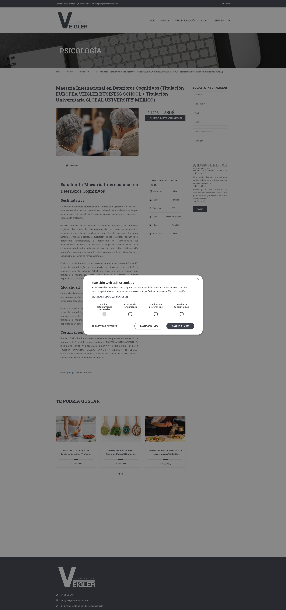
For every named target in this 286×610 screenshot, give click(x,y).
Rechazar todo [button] (149, 326)
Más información (176, 291)
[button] (143, 296)
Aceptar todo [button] (180, 326)
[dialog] (143, 305)
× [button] (198, 279)
